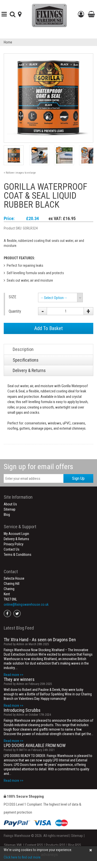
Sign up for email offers (38, 466)
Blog (7, 515)
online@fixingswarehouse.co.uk (26, 604)
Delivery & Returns (16, 539)
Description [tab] (23, 349)
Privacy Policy (13, 544)
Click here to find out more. (22, 857)
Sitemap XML (13, 845)
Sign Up (78, 478)
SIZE (12, 297)
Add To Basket (48, 328)
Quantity (15, 311)
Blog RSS (74, 845)
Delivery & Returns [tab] (29, 370)
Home (8, 42)
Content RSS (34, 845)
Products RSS (55, 845)
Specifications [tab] (26, 360)
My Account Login (16, 534)
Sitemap (9, 509)
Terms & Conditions (17, 555)
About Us (10, 504)
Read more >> (13, 675)
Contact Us (11, 549)
